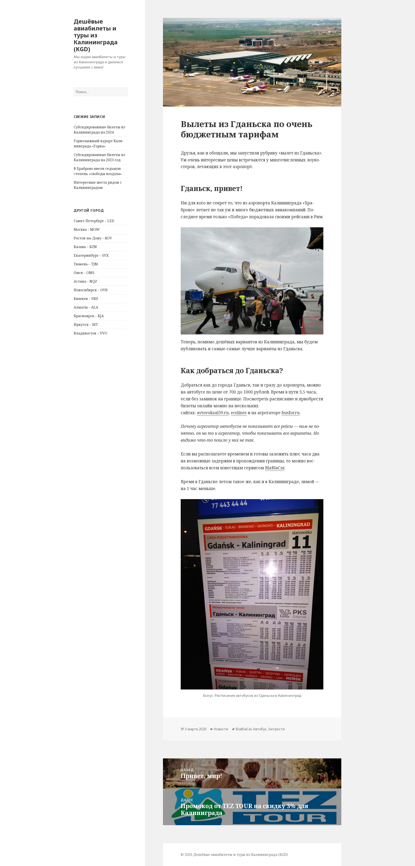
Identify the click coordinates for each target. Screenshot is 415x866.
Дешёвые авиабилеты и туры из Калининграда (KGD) (96, 35)
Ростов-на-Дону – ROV (93, 238)
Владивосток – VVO (90, 333)
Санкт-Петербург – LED (94, 220)
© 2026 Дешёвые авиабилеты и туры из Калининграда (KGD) (234, 854)
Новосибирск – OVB (91, 290)
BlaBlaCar (274, 468)
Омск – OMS (84, 272)
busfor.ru (291, 412)
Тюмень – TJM (86, 264)
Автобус (260, 729)
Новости (221, 729)
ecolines (239, 412)
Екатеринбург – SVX (91, 255)
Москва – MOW (87, 229)
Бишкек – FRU (86, 298)
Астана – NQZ (85, 281)
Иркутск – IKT (86, 324)
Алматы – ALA (86, 307)
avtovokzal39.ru (213, 412)
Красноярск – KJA (89, 316)
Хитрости (276, 729)
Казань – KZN (85, 246)
